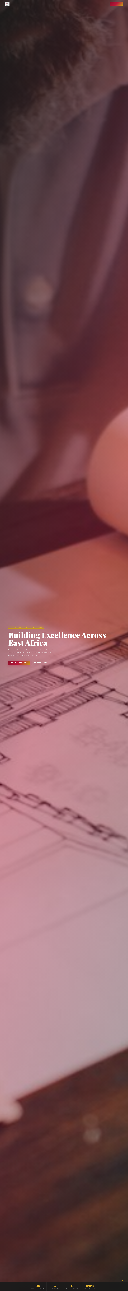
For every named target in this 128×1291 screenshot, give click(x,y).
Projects (83, 4)
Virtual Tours (94, 4)
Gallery (105, 4)
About (65, 4)
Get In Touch (116, 4)
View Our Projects (20, 663)
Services (73, 4)
